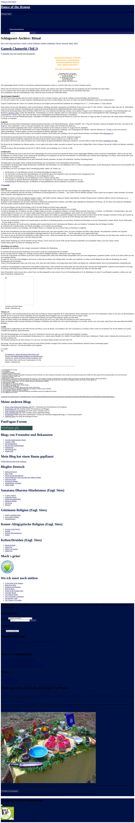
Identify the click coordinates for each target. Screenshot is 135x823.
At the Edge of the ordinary (14, 583)
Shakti (71, 43)
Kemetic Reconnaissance (13, 533)
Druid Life (8, 547)
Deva (2, 43)
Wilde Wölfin (9, 485)
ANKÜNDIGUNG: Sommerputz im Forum (12, 701)
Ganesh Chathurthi (33, 43)
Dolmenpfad (9, 447)
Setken (7, 535)
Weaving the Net (10, 449)
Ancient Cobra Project (12, 529)
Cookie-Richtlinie (61, 795)
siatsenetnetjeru (10, 659)
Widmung (8, 22)
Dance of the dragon (15, 7)
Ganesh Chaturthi (20, 397)
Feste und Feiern (14, 43)
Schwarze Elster (10, 479)
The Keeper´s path (11, 598)
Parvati (58, 43)
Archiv (3, 631)
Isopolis (7, 531)
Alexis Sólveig (10, 661)
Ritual (85, 397)
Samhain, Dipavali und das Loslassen (17, 647)
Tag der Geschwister (12, 645)
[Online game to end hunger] (7, 819)
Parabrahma (51, 43)
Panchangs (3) (108, 133)
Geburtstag (38, 397)
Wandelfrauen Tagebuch (13, 483)
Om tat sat (8, 503)
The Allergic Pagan (11, 594)
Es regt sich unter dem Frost (14, 643)
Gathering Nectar (11, 497)
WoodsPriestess (10, 519)
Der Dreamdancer (11, 444)
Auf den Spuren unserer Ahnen (15, 440)
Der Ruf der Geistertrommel (14, 445)
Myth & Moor (9, 589)
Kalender (60, 397)
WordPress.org (10, 683)
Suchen (3, 12)
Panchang (72, 397)
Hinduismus (46, 397)
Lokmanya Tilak (13, 113)
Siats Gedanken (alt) (12, 413)
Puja (81, 397)
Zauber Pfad (9, 451)
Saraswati (64, 43)
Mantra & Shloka (11, 501)
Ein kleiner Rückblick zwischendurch (30, 663)
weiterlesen (35, 698)
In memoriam (9, 23)
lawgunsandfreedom (12, 665)
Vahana (111, 397)
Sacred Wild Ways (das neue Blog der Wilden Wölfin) (23, 477)
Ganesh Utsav (30, 397)
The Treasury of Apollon (13, 600)
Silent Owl (8, 551)
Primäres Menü (6, 14)
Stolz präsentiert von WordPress (26, 821)
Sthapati (7, 505)
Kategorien (4, 618)
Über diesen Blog (11, 20)
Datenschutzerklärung (16, 29)
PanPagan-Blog (10, 416)
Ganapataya (5, 397)
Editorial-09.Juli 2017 (6, 693)
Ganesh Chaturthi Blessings (27, 659)
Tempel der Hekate (11, 481)
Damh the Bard (10, 545)
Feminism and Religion (13, 587)
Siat (15, 54)
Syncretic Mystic (10, 593)
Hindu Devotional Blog (13, 499)
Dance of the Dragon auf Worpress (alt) (18, 407)
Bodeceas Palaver (11, 472)
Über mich (8, 18)
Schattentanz (9, 414)
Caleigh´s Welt (10, 442)
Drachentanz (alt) (11, 409)
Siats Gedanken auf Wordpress (15, 411)
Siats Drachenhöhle (11, 25)
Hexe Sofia (9, 474)
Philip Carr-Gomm (11, 549)
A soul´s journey (10, 495)
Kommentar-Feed (11, 681)
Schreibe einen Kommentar (26, 54)
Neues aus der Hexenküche (14, 475)
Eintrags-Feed (9, 679)
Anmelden (8, 677)
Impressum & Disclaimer (13, 27)
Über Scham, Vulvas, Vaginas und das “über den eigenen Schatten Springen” (30, 641)
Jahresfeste (53, 397)
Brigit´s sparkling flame (13, 515)
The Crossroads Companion (14, 596)
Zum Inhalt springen (19, 14)
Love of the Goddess (12, 517)
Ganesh (23, 43)
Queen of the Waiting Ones (14, 591)
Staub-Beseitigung (11, 649)
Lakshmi (43, 43)
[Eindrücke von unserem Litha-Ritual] (48, 782)
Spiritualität (105, 397)
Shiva (76, 43)
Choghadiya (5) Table (110, 141)
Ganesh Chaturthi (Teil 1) (19, 48)
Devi (7, 43)
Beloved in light (10, 585)
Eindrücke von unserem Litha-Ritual (11, 710)
